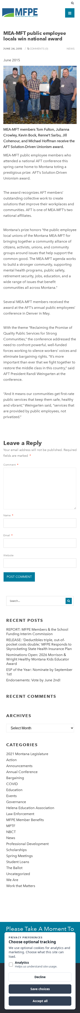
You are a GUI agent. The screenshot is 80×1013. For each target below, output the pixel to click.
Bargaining (15, 778)
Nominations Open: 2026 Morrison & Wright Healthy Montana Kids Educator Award (37, 659)
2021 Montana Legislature (27, 754)
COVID (12, 784)
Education (14, 790)
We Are (12, 880)
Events (11, 796)
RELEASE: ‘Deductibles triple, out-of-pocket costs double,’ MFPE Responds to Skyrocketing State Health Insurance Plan (39, 644)
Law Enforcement (20, 814)
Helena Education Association (30, 808)
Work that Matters (20, 886)
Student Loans (17, 862)
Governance (16, 802)
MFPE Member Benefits (25, 820)
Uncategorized (18, 874)
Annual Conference (22, 772)
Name (8, 515)
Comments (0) (39, 48)
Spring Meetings (19, 856)
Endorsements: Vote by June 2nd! (33, 680)
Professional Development (27, 844)
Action (11, 760)
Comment (10, 464)
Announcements (19, 766)
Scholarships (16, 850)
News (70, 48)
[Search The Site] (73, 3)
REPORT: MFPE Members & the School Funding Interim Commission (37, 631)
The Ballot (14, 868)
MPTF (10, 826)
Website (8, 555)
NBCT (11, 832)
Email (7, 535)
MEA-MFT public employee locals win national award (34, 36)
